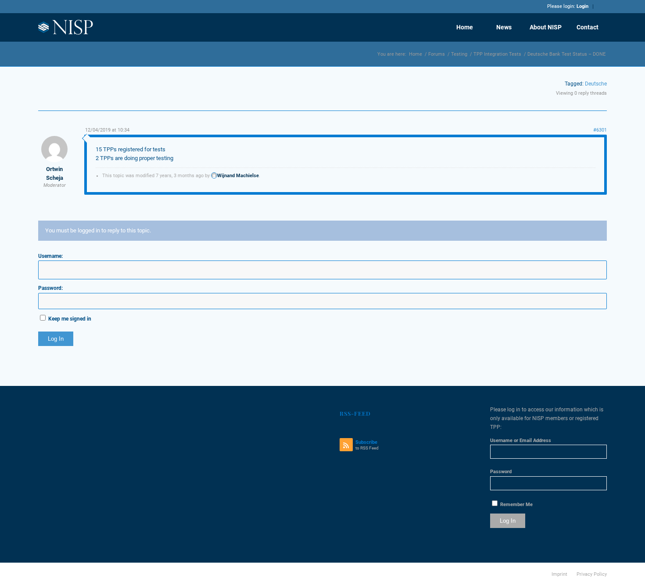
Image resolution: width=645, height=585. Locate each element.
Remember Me (516, 504)
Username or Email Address (520, 440)
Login (582, 6)
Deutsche (596, 84)
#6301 (600, 130)
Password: (50, 288)
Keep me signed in (69, 319)
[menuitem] (464, 27)
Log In (56, 338)
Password (501, 471)
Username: (50, 256)
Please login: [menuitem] (567, 6)
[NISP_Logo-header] (66, 27)
